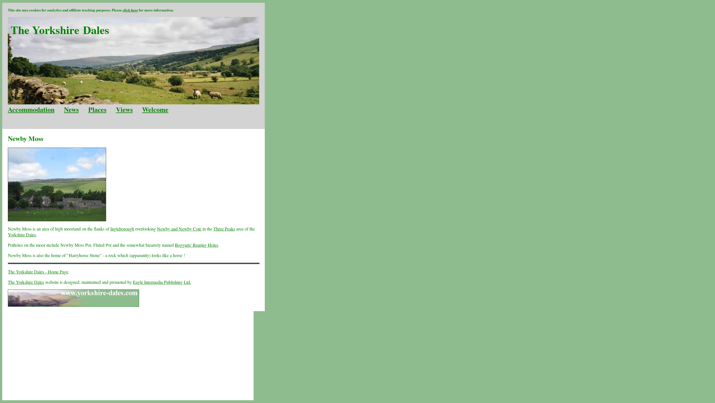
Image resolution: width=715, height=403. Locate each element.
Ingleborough (122, 229)
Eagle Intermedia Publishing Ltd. (162, 282)
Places (97, 109)
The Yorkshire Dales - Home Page (38, 272)
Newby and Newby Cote (179, 229)
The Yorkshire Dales (26, 282)
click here (130, 10)
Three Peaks (224, 229)
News (71, 109)
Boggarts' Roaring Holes (196, 245)
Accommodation (31, 109)
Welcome (155, 109)
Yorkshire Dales (22, 235)
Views (124, 109)
